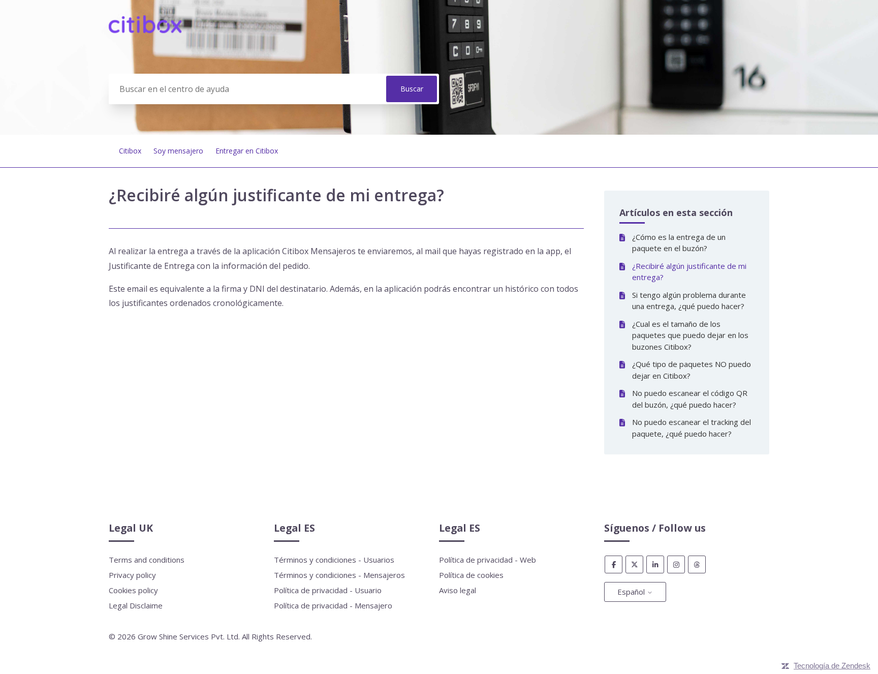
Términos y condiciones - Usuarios (334, 560)
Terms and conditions (146, 560)
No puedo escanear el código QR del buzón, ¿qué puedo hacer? (689, 399)
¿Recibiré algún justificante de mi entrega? (689, 272)
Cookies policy (133, 590)
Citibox (130, 151)
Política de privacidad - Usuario (328, 590)
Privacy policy (132, 575)
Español (632, 592)
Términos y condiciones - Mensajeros (339, 575)
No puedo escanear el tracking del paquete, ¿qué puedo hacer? (691, 428)
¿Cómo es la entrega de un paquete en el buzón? (679, 243)
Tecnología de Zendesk (832, 665)
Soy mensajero (178, 151)
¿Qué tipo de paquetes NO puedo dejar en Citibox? (691, 370)
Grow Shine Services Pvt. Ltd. (189, 636)
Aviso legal (457, 590)
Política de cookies (471, 575)
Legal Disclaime (136, 605)
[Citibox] (145, 30)
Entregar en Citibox (246, 151)
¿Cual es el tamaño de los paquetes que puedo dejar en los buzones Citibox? (690, 335)
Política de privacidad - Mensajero (333, 605)
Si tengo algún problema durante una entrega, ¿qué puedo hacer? (689, 301)
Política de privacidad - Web (487, 560)
